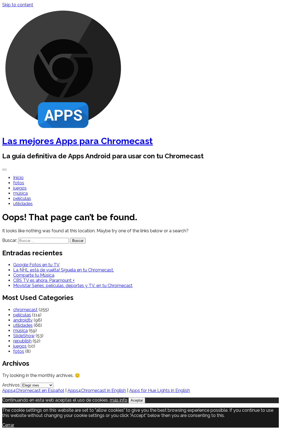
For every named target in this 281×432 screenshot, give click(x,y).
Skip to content (17, 4)
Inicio (18, 177)
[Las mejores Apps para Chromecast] (63, 127)
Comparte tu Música (33, 275)
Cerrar (8, 425)
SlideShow (24, 335)
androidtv (23, 320)
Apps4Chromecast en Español (33, 390)
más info (118, 400)
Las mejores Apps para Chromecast (77, 141)
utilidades (23, 203)
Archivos (11, 385)
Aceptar (137, 400)
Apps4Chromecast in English (97, 390)
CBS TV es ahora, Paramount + (44, 280)
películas (22, 198)
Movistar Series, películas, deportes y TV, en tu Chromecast (73, 285)
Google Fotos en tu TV (36, 264)
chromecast (25, 309)
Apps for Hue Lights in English (159, 390)
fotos (18, 182)
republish (22, 341)
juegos (20, 188)
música (20, 193)
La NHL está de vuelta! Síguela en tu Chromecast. (63, 270)
